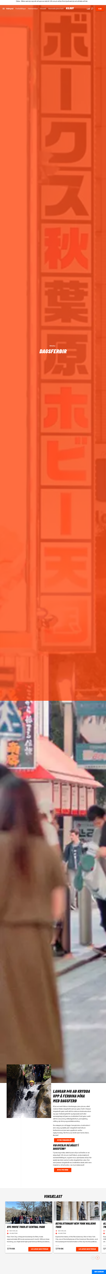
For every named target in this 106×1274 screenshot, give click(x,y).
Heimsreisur (33, 9)
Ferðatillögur (20, 9)
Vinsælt (43, 9)
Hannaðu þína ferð (55, 9)
